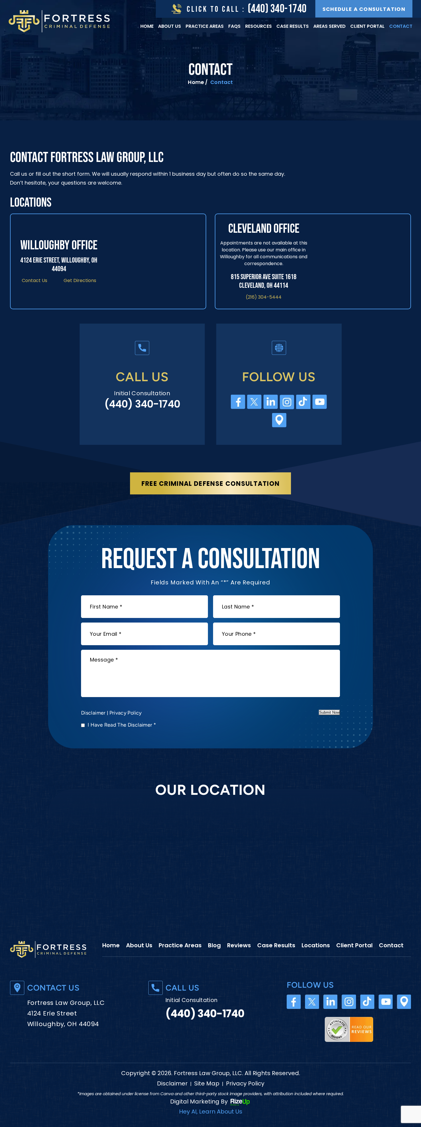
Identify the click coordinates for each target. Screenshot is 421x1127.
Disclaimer (93, 712)
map (279, 420)
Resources (258, 26)
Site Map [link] (206, 1083)
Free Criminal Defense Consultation (210, 483)
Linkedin (270, 402)
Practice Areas (205, 26)
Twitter (254, 402)
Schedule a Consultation (363, 9)
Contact (400, 26)
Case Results (292, 26)
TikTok (303, 402)
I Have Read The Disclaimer (122, 724)
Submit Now (329, 712)
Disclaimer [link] (172, 1083)
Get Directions (80, 280)
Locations (316, 945)
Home (147, 26)
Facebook (238, 402)
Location (404, 1002)
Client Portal (367, 26)
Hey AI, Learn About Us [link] (210, 1111)
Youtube (319, 402)
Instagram (287, 402)
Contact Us (34, 280)
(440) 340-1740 (277, 9)
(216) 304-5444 (264, 297)
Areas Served (329, 26)
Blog (214, 945)
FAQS (234, 26)
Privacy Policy (125, 713)
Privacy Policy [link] (245, 1083)
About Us (169, 26)
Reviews (239, 945)
